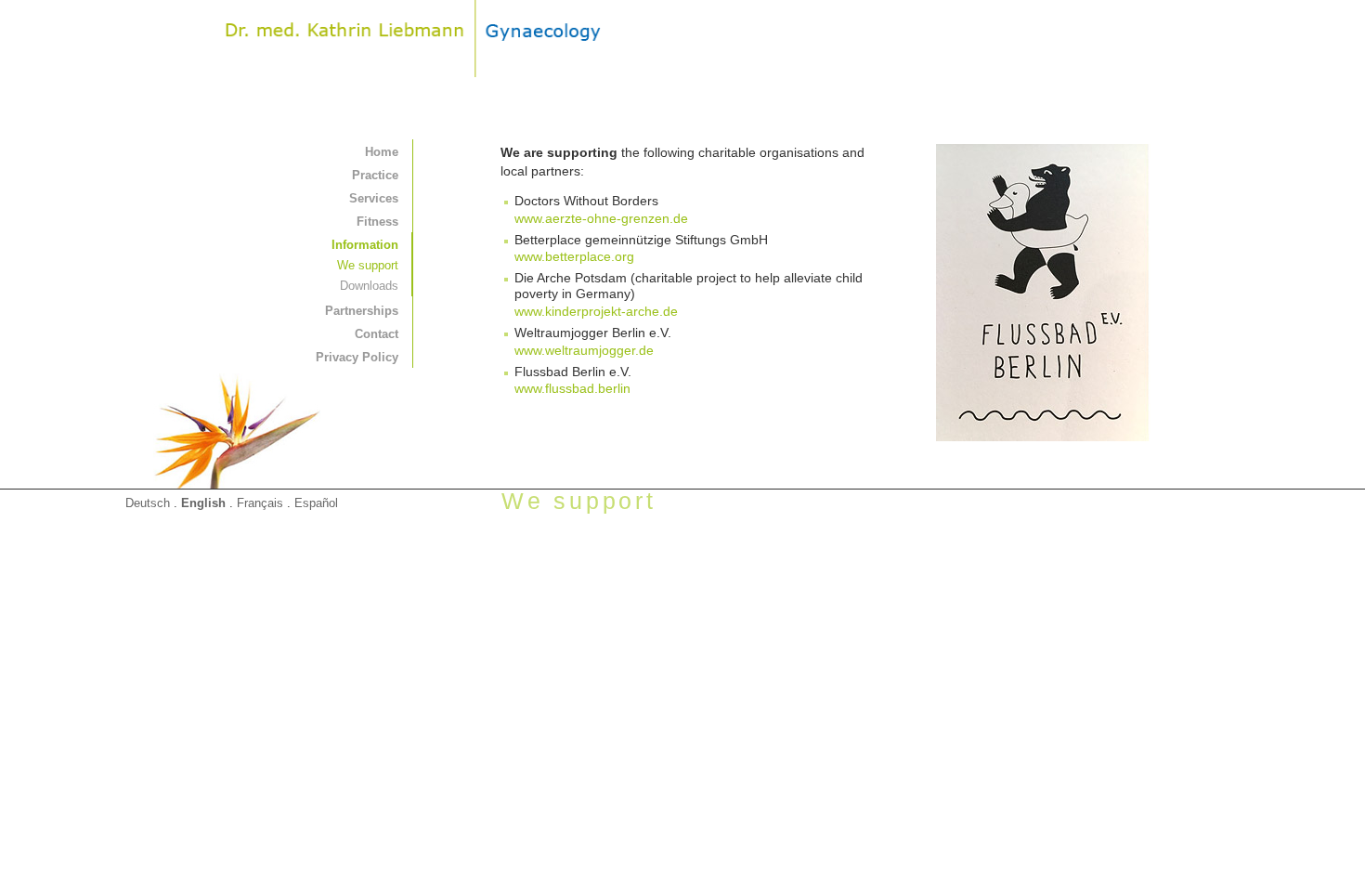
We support (367, 265)
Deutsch (147, 503)
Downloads (369, 286)
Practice (375, 175)
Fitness (377, 222)
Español (316, 503)
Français (260, 503)
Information (365, 245)
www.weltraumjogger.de (584, 350)
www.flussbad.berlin (572, 388)
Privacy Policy (357, 357)
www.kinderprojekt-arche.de (596, 311)
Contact (376, 334)
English (203, 503)
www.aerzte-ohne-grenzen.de (601, 218)
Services (373, 198)
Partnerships (361, 311)
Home (381, 152)
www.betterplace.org (574, 256)
